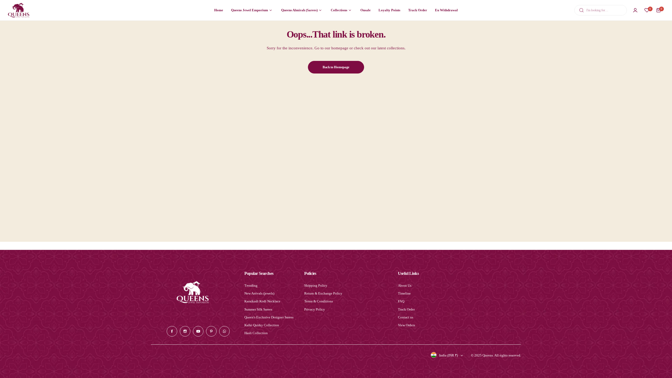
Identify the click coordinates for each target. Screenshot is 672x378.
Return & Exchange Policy (323, 293)
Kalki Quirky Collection (261, 325)
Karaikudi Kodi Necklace (262, 301)
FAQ (401, 301)
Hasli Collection (256, 333)
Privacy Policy (314, 309)
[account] (635, 10)
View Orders (406, 325)
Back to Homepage (336, 67)
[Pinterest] (211, 331)
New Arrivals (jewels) (259, 293)
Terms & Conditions (318, 301)
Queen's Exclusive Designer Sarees (268, 317)
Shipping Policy (315, 285)
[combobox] (600, 10)
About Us (404, 285)
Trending (251, 285)
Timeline (404, 293)
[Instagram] (185, 331)
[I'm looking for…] (581, 10)
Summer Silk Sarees (258, 309)
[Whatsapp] (224, 331)
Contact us (405, 317)
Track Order (406, 309)
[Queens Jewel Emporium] (18, 10)
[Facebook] (172, 331)
